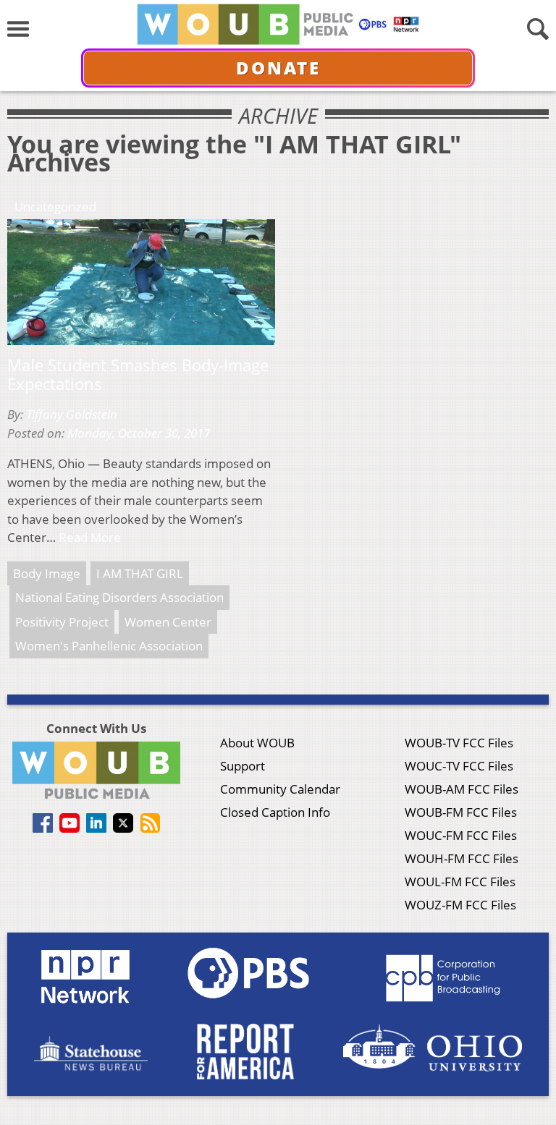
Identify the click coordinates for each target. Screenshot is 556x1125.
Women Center (168, 622)
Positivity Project (62, 622)
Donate (278, 68)
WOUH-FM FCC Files (461, 858)
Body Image (46, 573)
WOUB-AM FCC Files (461, 789)
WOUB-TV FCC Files (459, 742)
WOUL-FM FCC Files (460, 881)
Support (242, 765)
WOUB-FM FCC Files (461, 812)
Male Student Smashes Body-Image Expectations (138, 374)
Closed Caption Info (275, 812)
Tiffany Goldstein (71, 414)
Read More (90, 537)
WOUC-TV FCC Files (459, 765)
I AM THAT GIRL (139, 573)
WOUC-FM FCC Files (461, 835)
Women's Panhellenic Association (109, 645)
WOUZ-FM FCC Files (460, 904)
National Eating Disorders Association (119, 597)
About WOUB (257, 742)
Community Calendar (280, 789)
